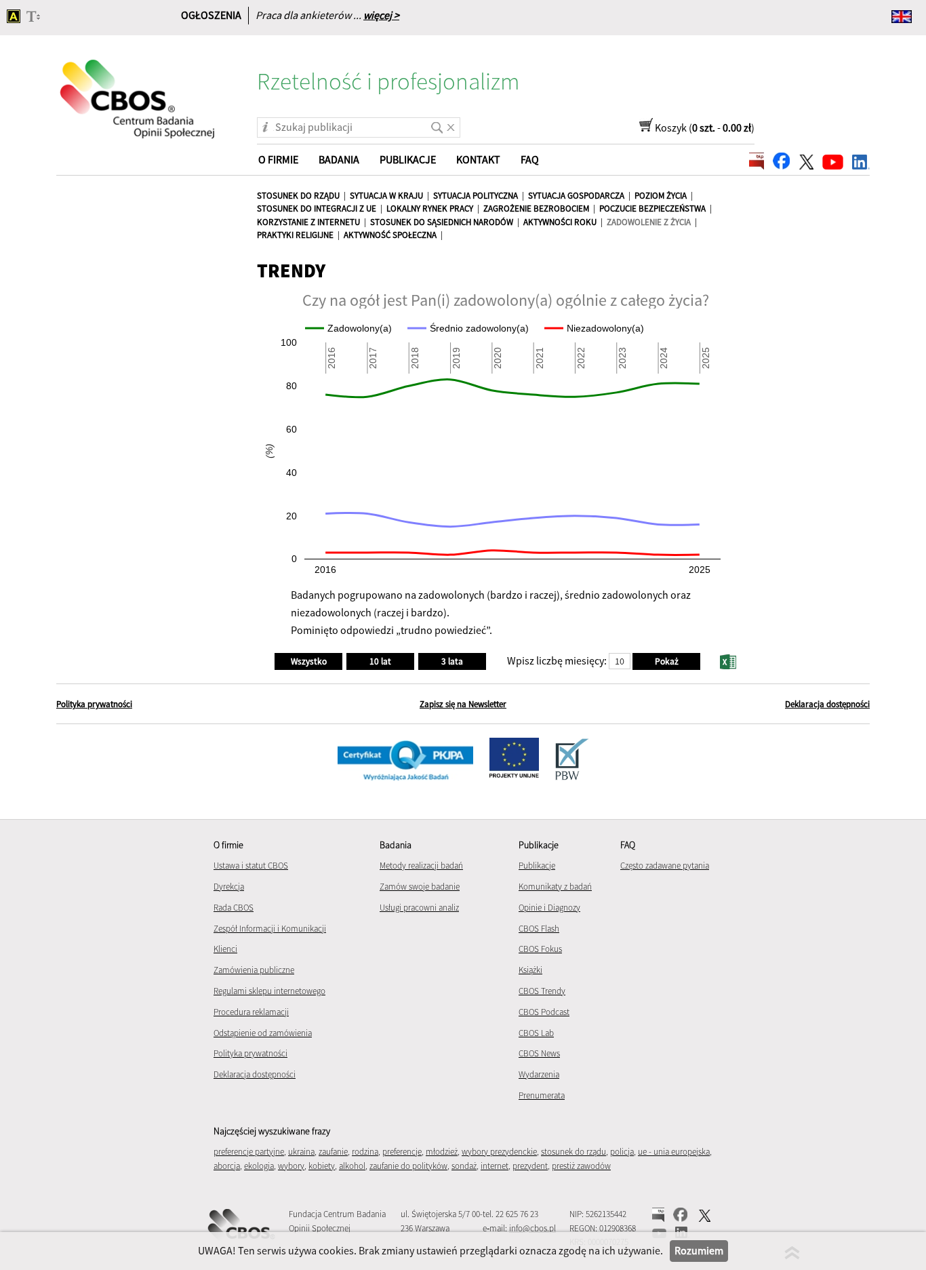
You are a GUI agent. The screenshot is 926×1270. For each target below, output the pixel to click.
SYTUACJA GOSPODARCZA (576, 195)
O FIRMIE (278, 159)
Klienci (225, 949)
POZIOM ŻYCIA (661, 195)
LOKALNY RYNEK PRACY (429, 208)
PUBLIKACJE (408, 159)
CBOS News (539, 1053)
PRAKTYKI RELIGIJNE (295, 235)
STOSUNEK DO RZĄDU (298, 195)
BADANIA (339, 159)
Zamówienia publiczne (254, 970)
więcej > (381, 15)
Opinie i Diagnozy (549, 907)
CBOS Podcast (544, 1012)
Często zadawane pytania (664, 865)
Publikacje (537, 865)
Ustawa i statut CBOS (251, 865)
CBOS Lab (536, 1033)
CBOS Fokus (540, 949)
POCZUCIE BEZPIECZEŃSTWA (652, 208)
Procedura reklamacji (251, 1012)
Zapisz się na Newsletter (463, 704)
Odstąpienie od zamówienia (263, 1033)
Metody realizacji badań (421, 865)
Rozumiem (699, 1250)
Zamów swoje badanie (420, 886)
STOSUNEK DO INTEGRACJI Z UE (316, 208)
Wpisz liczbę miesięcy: (557, 660)
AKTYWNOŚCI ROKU (560, 222)
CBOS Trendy (542, 991)
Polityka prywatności (94, 704)
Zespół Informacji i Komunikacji (270, 928)
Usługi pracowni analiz (419, 907)
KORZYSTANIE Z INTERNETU (308, 222)
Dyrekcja (229, 886)
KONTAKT (478, 159)
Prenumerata (542, 1095)
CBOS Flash (539, 928)
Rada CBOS (234, 907)
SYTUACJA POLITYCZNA (475, 195)
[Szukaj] (434, 123)
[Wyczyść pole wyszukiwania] (451, 123)
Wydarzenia (539, 1074)
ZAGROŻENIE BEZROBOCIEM (536, 208)
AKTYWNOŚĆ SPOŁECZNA (390, 235)
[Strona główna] (138, 90)
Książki (530, 970)
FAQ (530, 159)
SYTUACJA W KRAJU (386, 195)
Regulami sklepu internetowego (269, 991)
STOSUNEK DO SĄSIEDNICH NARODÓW (441, 222)
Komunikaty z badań (555, 886)
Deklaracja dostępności (827, 704)
